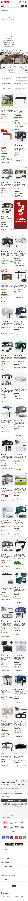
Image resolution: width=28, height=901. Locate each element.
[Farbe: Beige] (1, 721)
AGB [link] (22, 896)
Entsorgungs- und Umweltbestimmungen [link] (9, 899)
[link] (20, 2)
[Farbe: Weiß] (6, 183)
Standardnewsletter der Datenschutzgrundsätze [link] (15, 805)
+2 (23, 145)
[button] (6, 83)
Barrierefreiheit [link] (22, 899)
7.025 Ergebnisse (4, 80)
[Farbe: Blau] (21, 145)
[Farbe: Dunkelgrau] (15, 321)
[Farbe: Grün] (17, 145)
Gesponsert (24, 53)
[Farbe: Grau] (15, 145)
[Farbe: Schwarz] (19, 145)
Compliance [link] (9, 896)
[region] (14, 63)
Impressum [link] (3, 896)
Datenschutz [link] (16, 896)
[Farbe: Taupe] (3, 555)
